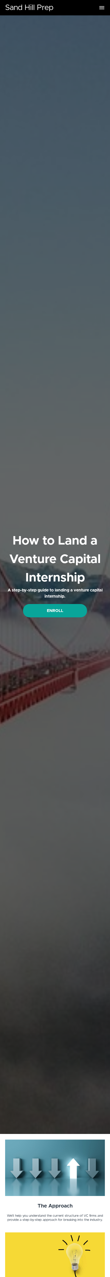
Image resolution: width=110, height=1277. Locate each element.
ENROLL (55, 611)
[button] (102, 8)
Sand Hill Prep (29, 8)
